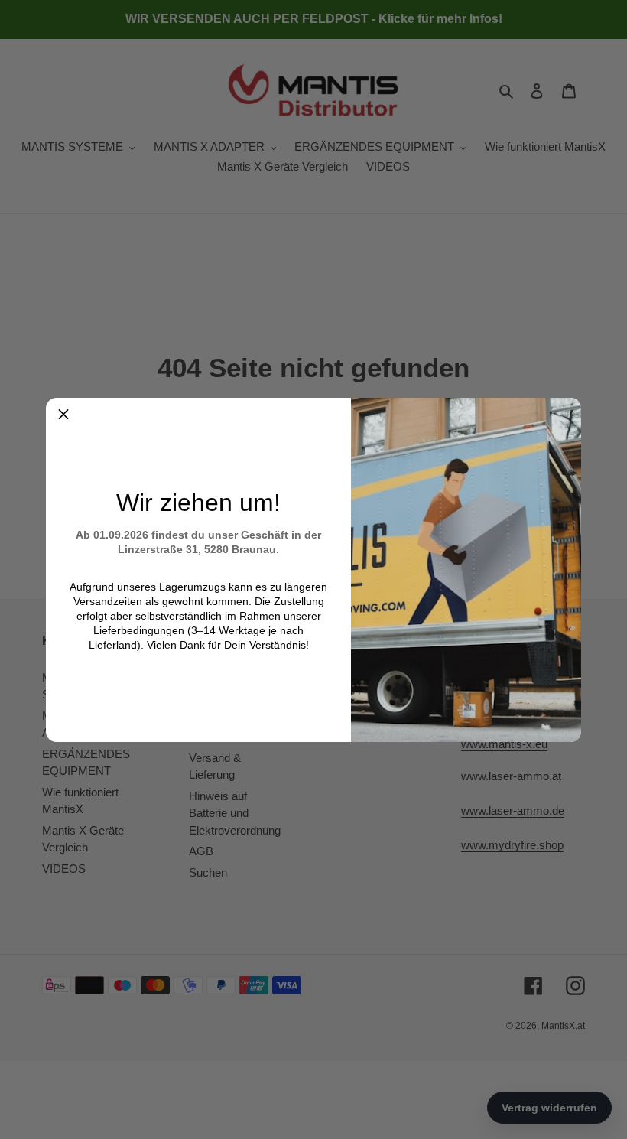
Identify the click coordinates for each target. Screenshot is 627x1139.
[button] (63, 415)
